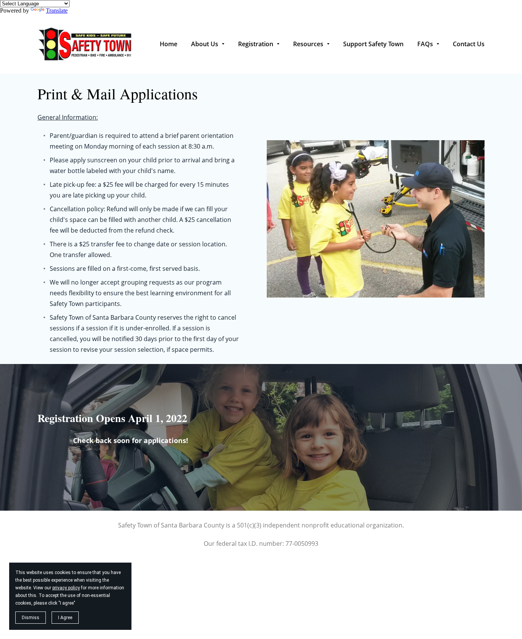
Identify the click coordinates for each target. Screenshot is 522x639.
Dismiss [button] (30, 617)
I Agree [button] (65, 617)
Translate (57, 10)
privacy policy (66, 587)
